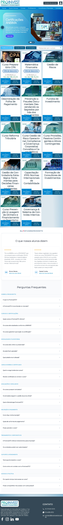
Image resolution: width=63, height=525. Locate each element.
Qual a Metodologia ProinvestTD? (13, 402)
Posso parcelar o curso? (10, 428)
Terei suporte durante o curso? (12, 460)
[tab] (31, 42)
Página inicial (11, 3)
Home (4, 8)
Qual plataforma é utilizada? (11, 357)
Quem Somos (13, 8)
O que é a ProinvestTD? (10, 300)
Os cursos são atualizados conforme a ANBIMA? (17, 325)
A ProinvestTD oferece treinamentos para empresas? (19, 441)
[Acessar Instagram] (7, 520)
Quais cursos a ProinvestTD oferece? (14, 319)
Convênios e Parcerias (46, 8)
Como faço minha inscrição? (11, 415)
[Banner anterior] (2, 27)
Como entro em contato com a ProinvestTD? (16, 466)
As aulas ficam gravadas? (10, 351)
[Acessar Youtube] (17, 520)
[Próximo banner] (60, 27)
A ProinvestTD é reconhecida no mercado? (16, 306)
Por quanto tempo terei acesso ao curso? (15, 479)
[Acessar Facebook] (2, 520)
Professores (32, 8)
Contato (58, 8)
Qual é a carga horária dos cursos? (13, 370)
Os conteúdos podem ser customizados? (15, 447)
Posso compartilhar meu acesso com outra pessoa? (18, 485)
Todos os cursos (7, 48)
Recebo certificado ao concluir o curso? (14, 376)
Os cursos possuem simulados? (12, 389)
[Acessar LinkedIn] (12, 520)
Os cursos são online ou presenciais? (14, 344)
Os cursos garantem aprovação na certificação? (17, 332)
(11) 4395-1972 (49, 512)
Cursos (23, 8)
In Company (31, 48)
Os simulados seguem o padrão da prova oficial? (17, 396)
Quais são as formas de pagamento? (14, 421)
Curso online (20, 48)
